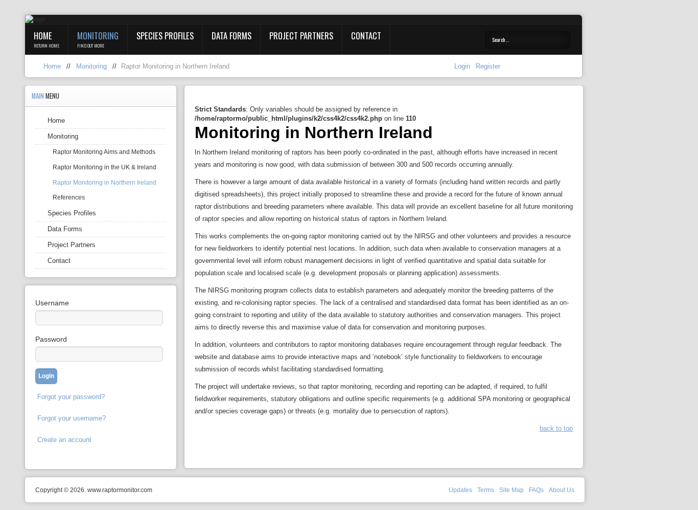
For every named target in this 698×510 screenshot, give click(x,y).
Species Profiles (165, 35)
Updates (460, 490)
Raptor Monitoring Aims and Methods (104, 152)
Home (43, 35)
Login (463, 66)
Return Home (46, 45)
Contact (366, 35)
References (69, 197)
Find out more (90, 45)
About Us (561, 490)
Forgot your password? (71, 397)
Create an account (64, 440)
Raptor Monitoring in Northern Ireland (104, 183)
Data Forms (231, 35)
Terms (485, 490)
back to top (556, 428)
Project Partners (301, 35)
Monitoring (98, 35)
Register (488, 66)
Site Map (511, 490)
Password (51, 339)
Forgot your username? (71, 418)
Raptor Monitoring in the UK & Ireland (104, 167)
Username (52, 303)
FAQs (536, 490)
